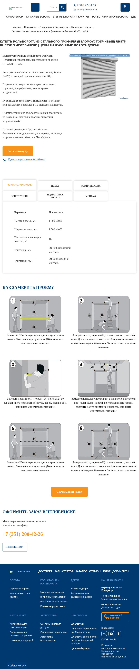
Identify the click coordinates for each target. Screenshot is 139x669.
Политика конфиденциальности (113, 646)
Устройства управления (53, 632)
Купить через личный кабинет (26, 159)
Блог (107, 571)
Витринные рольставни (53, 596)
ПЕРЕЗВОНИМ (14, 547)
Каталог (81, 571)
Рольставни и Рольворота (110, 16)
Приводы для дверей (21, 640)
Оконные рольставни (52, 592)
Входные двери (79, 588)
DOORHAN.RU (109, 639)
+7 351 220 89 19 (110, 596)
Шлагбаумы (77, 623)
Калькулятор (14, 16)
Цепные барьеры (80, 648)
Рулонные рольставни (52, 606)
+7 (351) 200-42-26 (23, 534)
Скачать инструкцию (69, 491)
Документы (120, 571)
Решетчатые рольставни (53, 601)
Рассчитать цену (18, 151)
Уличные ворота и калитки (71, 16)
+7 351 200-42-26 (111, 604)
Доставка (45, 571)
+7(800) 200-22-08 (111, 587)
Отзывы (95, 571)
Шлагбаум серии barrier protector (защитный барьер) (84, 640)
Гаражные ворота (38, 16)
